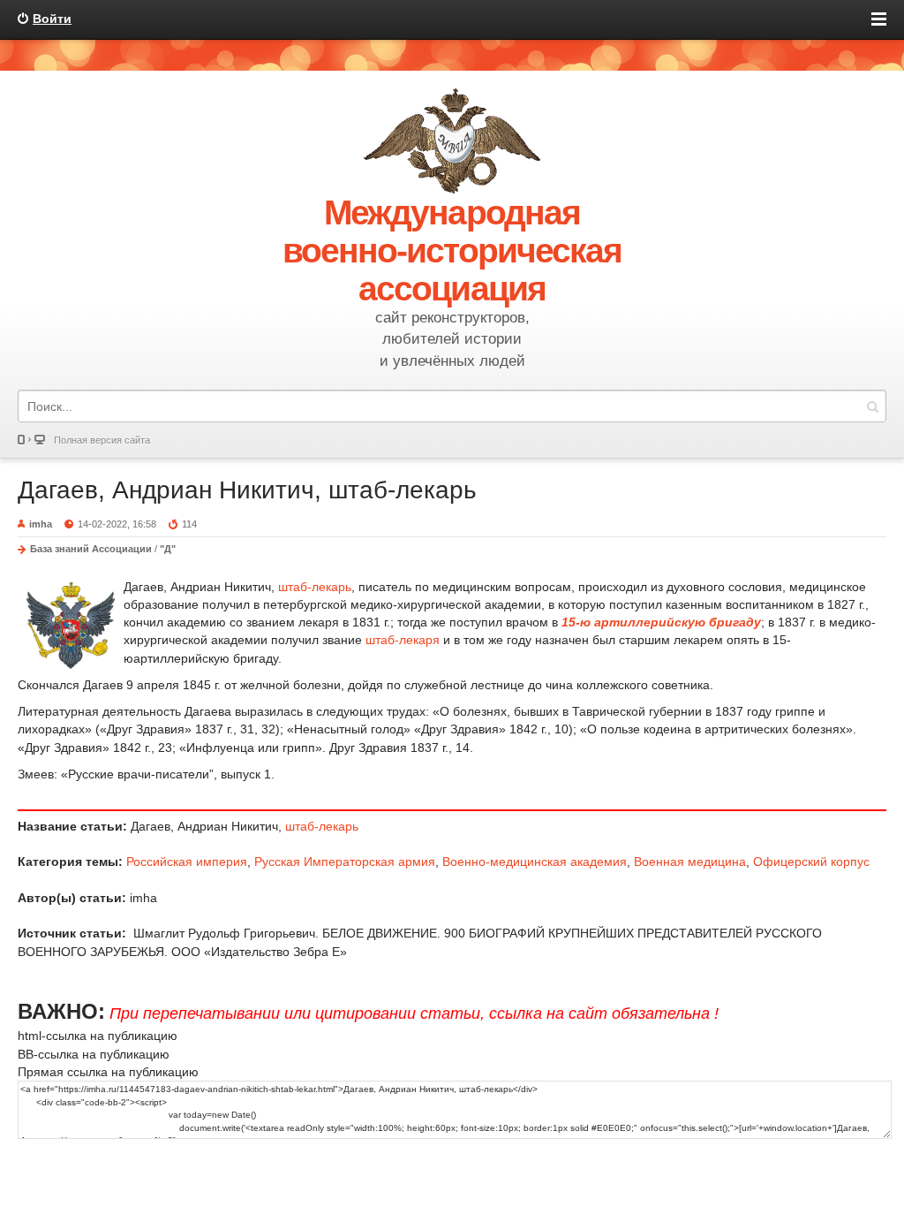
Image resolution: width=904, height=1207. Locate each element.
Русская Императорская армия (344, 861)
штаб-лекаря (402, 640)
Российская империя (186, 861)
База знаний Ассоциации (91, 548)
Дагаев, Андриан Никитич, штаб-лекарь (247, 490)
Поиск (872, 406)
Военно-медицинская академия (534, 861)
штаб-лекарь (314, 587)
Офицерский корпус (811, 861)
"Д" (168, 548)
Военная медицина (690, 861)
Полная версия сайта (102, 440)
